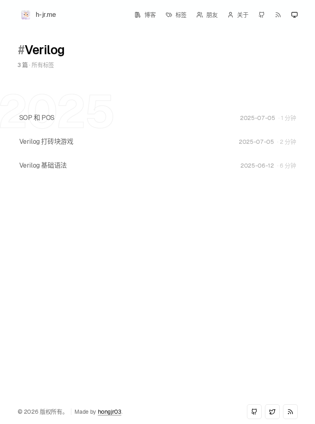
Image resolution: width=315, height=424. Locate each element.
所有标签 (43, 65)
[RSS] (278, 14)
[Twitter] (272, 411)
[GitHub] (261, 14)
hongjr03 (109, 411)
